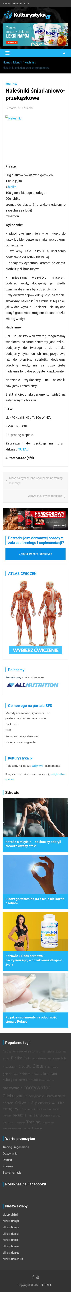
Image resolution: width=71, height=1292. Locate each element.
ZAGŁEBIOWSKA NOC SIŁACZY (16, 1128)
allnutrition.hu (11, 1240)
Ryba (30, 1116)
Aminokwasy (22, 1051)
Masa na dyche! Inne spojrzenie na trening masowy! (36, 480)
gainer (7, 1074)
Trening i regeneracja (16, 1147)
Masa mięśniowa (46, 1080)
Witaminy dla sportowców (21, 736)
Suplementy (20, 1123)
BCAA (58, 1052)
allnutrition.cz (11, 1227)
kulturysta (10, 1080)
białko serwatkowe (35, 1058)
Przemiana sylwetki (50, 1109)
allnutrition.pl (11, 1221)
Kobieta (25, 1074)
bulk (63, 1058)
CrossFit (25, 1066)
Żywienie (37, 1128)
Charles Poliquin (10, 1067)
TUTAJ (23, 449)
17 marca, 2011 (14, 108)
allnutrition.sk (11, 1233)
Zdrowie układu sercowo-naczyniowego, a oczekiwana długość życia (33, 960)
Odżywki (37, 765)
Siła (36, 1115)
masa (34, 1080)
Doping (7, 1160)
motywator (37, 1087)
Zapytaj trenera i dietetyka (35, 554)
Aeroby (7, 1051)
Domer (29, 108)
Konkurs (37, 1074)
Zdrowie (8, 1166)
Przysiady (7, 1116)
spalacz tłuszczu (33, 677)
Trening (33, 1122)
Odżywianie (10, 1153)
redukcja (19, 1115)
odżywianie (36, 1096)
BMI (50, 1059)
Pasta (54, 1103)
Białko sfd (11, 724)
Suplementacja (12, 1172)
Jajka (15, 1074)
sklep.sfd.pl (10, 1214)
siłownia (45, 1115)
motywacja (13, 1088)
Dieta (38, 1066)
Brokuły (56, 1059)
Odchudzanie (15, 1095)
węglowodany (48, 1123)
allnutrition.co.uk (13, 1259)
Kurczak (23, 1080)
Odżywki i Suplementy (32, 1103)
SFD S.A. (46, 1285)
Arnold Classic (38, 1052)
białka (12, 187)
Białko (16, 1058)
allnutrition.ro (11, 1246)
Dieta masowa (51, 1067)
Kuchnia (11, 83)
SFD (8, 730)
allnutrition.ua (11, 1252)
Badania (50, 1052)
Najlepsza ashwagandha (20, 742)
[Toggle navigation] (7, 53)
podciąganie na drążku (30, 1109)
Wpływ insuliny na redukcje (45, 496)
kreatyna (50, 1074)
